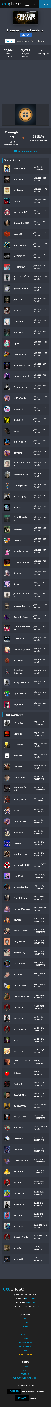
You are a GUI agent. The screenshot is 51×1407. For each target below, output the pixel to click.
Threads (26, 1366)
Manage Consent (25, 1342)
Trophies (10, 41)
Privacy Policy (25, 1346)
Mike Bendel (30, 1298)
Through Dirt (11, 134)
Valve (37, 1307)
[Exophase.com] (12, 4)
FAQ (25, 1318)
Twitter (26, 1370)
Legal (25, 1338)
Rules (25, 1326)
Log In (45, 4)
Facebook (25, 1374)
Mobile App (25, 1322)
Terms (26, 1350)
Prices (33, 41)
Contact (25, 1334)
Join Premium (25, 1354)
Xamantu (30, 1302)
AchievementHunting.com (25, 1378)
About (25, 1330)
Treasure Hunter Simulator (25, 30)
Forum (41, 41)
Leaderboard (23, 41)
